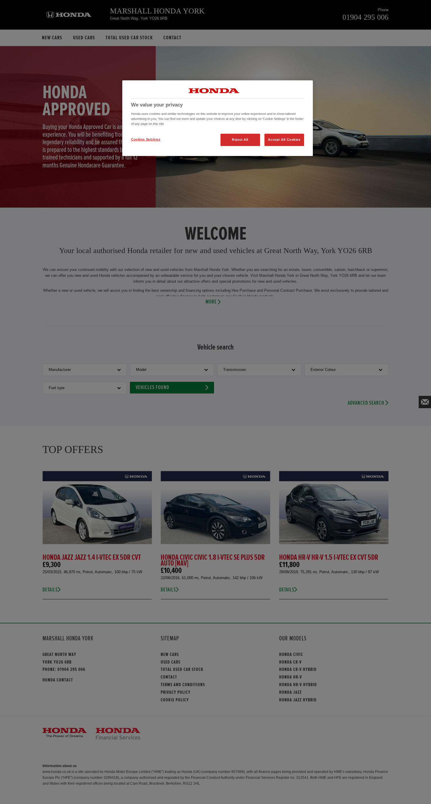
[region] (217, 118)
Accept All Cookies (284, 139)
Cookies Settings (145, 139)
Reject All (240, 139)
